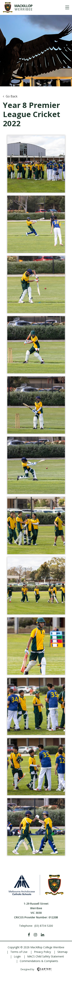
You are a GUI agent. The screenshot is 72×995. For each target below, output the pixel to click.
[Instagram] (35, 934)
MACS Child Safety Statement (45, 956)
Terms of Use (18, 952)
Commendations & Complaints (39, 961)
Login (17, 956)
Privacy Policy (42, 952)
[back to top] (64, 989)
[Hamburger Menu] (67, 7)
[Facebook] (29, 934)
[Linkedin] (42, 934)
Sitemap (62, 952)
